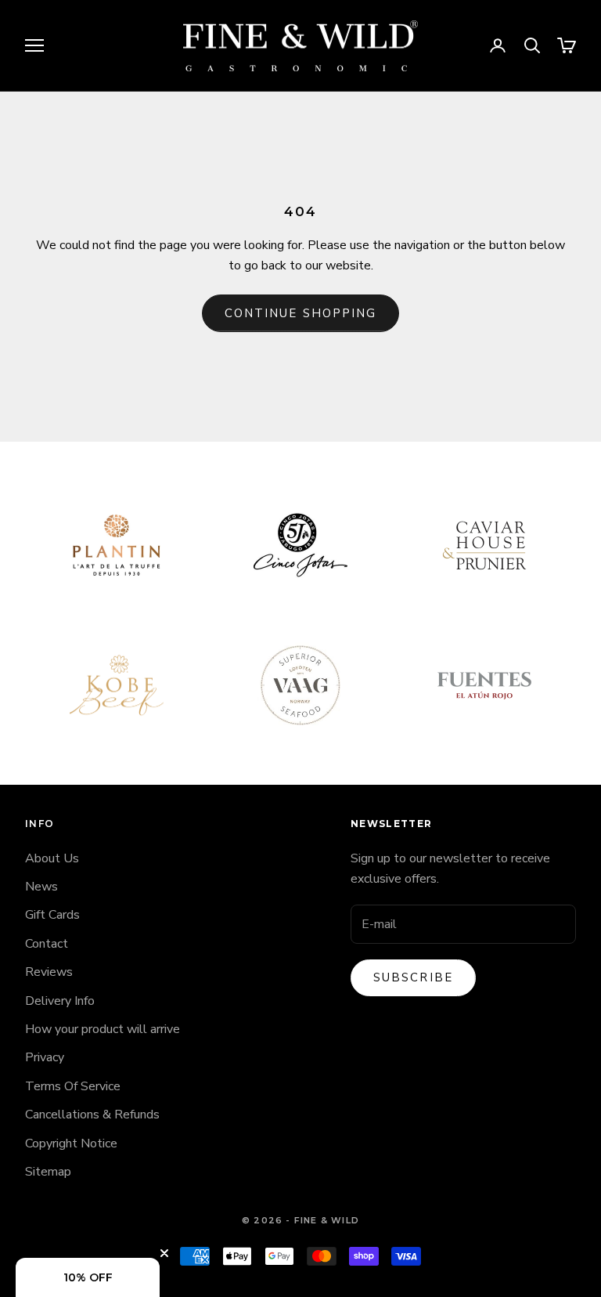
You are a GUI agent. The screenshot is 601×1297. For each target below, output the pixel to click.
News (41, 886)
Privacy (44, 1057)
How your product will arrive (102, 1029)
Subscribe (413, 977)
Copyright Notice (71, 1143)
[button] (88, 1277)
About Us (52, 858)
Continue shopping (301, 313)
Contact (46, 943)
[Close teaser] (164, 1253)
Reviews (49, 972)
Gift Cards (52, 914)
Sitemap (48, 1171)
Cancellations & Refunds (92, 1114)
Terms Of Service (73, 1086)
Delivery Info (60, 1001)
